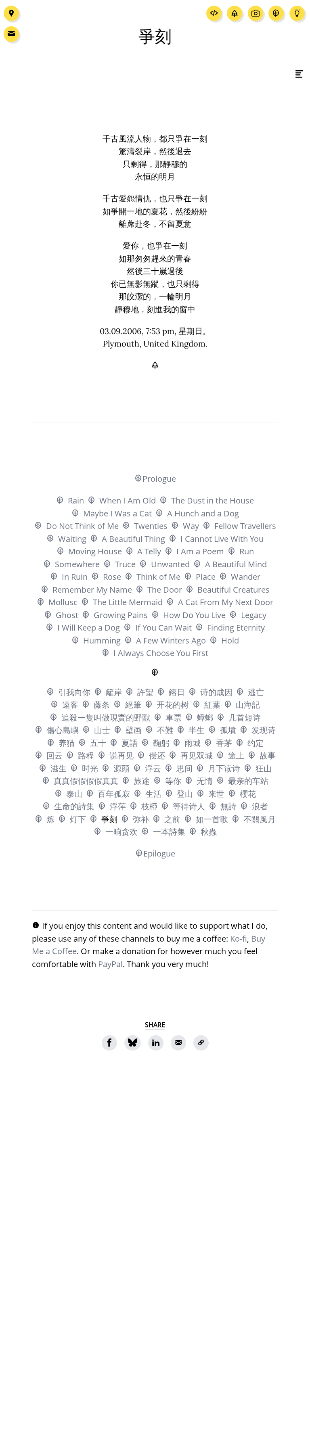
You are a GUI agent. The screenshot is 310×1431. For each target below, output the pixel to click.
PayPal (110, 963)
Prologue (159, 478)
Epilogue (159, 853)
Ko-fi (238, 938)
